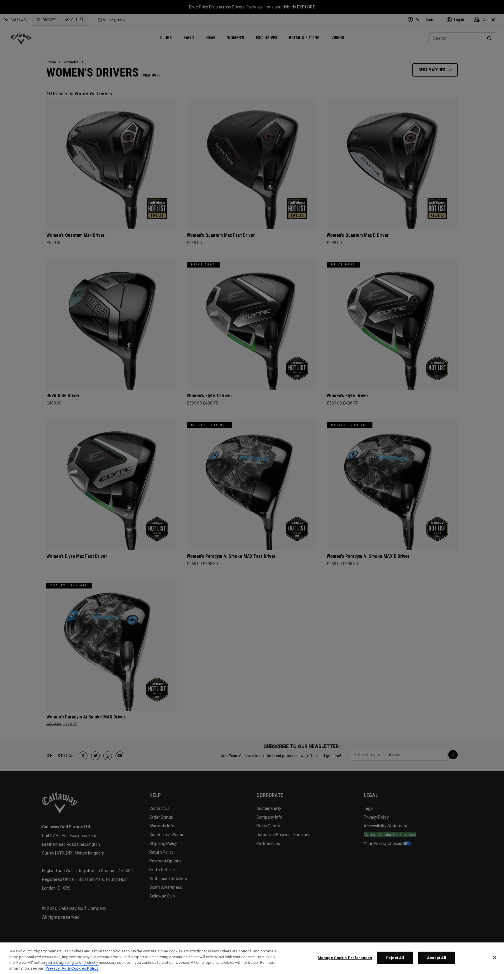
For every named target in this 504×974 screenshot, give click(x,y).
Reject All (395, 958)
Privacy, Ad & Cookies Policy (72, 968)
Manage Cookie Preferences (345, 958)
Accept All (436, 958)
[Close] (494, 957)
